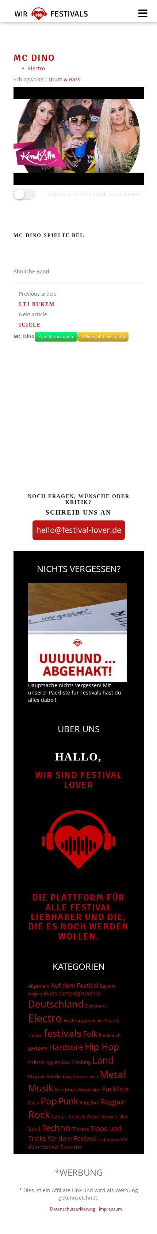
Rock (39, 1114)
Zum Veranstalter (56, 337)
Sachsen (59, 1116)
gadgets (37, 1048)
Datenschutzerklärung (72, 1209)
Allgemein (38, 986)
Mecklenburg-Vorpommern (72, 1076)
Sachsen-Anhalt (84, 1116)
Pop (49, 1101)
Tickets (80, 1129)
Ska (123, 1116)
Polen (33, 1102)
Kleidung (81, 1061)
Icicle (30, 325)
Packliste (115, 1088)
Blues (50, 993)
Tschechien (108, 1139)
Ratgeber (89, 1102)
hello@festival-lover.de (78, 529)
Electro (36, 68)
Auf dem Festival (74, 985)
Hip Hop (102, 1046)
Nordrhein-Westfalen (77, 1089)
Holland (36, 1062)
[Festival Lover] (46, 16)
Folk (90, 1034)
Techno (56, 1127)
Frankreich (109, 1035)
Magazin (37, 1076)
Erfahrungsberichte (83, 1020)
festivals (62, 1033)
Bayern (107, 986)
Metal (113, 1074)
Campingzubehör (79, 993)
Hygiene (53, 1062)
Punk (68, 1101)
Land (103, 1060)
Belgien (35, 994)
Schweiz (110, 1116)
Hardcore (66, 1047)
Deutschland (56, 1003)
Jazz (66, 1061)
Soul (34, 1129)
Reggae (113, 1101)
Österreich (71, 1147)
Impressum (110, 1209)
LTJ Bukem (37, 304)
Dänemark (96, 1006)
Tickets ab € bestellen (103, 337)
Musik (40, 1088)
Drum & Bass (64, 79)
